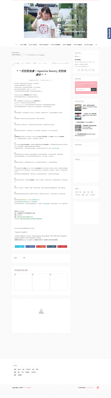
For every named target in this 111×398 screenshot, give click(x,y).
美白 (80, 192)
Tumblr (52, 246)
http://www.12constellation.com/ (25, 216)
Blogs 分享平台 (33, 44)
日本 (23, 372)
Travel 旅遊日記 (77, 44)
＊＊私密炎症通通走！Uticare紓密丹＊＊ (85, 122)
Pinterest (63, 246)
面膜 (84, 192)
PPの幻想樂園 (27, 387)
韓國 (15, 372)
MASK (19, 369)
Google (42, 246)
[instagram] (82, 70)
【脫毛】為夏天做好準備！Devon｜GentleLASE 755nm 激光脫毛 (89, 107)
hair (87, 194)
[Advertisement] (22, 342)
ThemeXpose (89, 387)
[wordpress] (86, 70)
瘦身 (37, 369)
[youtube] (93, 70)
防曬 (83, 194)
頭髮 (15, 375)
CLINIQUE (92, 194)
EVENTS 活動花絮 (67, 44)
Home (16, 44)
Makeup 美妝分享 (43, 44)
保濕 (76, 192)
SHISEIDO (78, 194)
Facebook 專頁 (88, 44)
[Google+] (89, 70)
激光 (19, 372)
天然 (88, 192)
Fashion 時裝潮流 (55, 44)
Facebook (31, 246)
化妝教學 (20, 375)
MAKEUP (28, 369)
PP (24, 258)
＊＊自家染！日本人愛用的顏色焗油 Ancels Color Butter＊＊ (89, 115)
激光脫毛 (27, 372)
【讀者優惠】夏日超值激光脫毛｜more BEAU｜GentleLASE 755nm (89, 127)
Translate (41, 55)
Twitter (20, 246)
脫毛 (92, 192)
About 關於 (23, 44)
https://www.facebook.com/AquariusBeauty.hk (31, 218)
